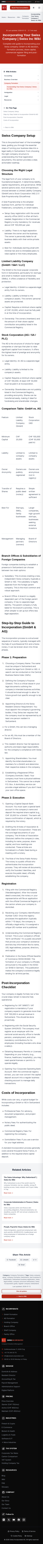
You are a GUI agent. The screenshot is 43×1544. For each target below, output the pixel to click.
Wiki (18, 17)
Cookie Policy (17, 1536)
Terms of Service (29, 1531)
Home (4, 17)
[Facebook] (19, 1520)
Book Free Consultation (20, 8)
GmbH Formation (10, 1314)
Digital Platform (8, 1390)
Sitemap (29, 1536)
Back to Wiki (9, 127)
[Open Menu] (39, 8)
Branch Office (9, 1326)
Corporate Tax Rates (10, 1453)
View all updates (21, 1291)
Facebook (12, 1260)
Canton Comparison (10, 1456)
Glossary (5, 1487)
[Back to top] (37, 1540)
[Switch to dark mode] (33, 8)
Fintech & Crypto (8, 1424)
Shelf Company (10, 1330)
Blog (3, 1476)
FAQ (3, 1483)
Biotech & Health (8, 1431)
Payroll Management (10, 1383)
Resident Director (8, 1375)
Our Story (5, 1501)
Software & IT (7, 1439)
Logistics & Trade (8, 1435)
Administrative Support (11, 1386)
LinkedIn (25, 1260)
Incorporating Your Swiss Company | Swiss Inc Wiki (22, 88)
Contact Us (6, 1508)
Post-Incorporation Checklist (13, 117)
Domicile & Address (9, 1371)
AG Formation (9, 1318)
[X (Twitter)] (9, 1520)
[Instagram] (24, 1520)
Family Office (9, 1334)
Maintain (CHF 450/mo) (11, 1411)
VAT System (6, 1460)
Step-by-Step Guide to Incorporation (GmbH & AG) (20, 114)
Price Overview (8, 1401)
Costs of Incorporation (11, 120)
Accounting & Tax (9, 1379)
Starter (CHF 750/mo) (10, 1404)
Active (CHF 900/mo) (10, 1408)
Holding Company (11, 1322)
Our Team (5, 1504)
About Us (5, 1497)
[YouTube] (14, 1520)
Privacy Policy (14, 1531)
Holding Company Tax (10, 1463)
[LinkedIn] (4, 1520)
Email (22, 1265)
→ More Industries (9, 1442)
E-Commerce (7, 1427)
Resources (11, 17)
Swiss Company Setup (11, 111)
